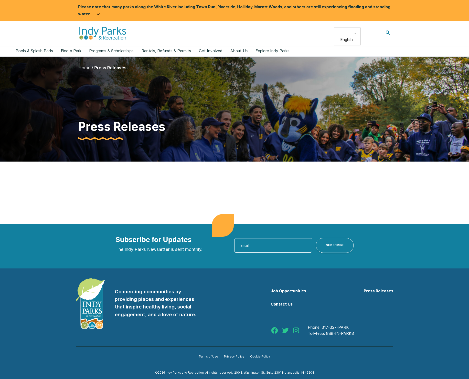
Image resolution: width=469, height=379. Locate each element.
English (346, 39)
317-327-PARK (335, 327)
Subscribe (335, 245)
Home (84, 67)
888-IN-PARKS (340, 333)
